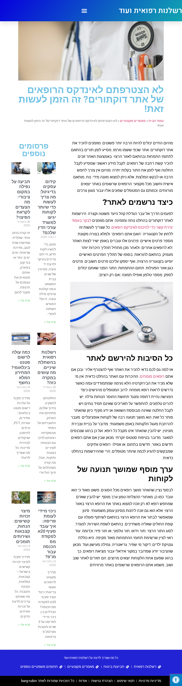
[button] (84, 10)
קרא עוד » (50, 322)
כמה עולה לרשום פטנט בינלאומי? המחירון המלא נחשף (20, 367)
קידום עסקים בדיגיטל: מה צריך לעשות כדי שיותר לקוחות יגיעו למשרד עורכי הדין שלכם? (47, 207)
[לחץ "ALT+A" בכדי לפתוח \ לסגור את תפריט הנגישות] (176, 680)
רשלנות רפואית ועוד (150, 10)
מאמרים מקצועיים (133, 121)
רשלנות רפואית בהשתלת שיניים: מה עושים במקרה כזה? (46, 367)
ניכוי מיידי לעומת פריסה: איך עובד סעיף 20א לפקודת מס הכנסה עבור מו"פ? (47, 533)
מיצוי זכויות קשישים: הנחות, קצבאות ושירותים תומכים (21, 526)
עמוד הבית (156, 121)
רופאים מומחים (152, 376)
